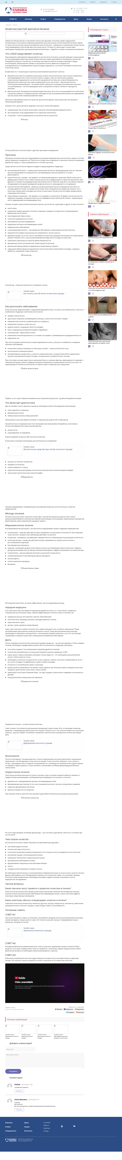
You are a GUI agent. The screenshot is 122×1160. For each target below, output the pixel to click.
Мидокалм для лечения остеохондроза (97, 54)
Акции (89, 19)
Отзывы (114, 2)
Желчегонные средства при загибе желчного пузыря (47, 449)
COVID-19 (13, 19)
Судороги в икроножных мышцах (100, 79)
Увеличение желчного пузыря (37, 930)
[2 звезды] (7, 1009)
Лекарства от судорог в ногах (99, 203)
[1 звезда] (6, 1009)
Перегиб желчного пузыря (27, 1037)
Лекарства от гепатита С (97, 128)
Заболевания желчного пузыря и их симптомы (61, 1037)
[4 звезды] (11, 1009)
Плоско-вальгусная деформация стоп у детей (102, 316)
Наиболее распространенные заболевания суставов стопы (99, 342)
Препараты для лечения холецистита (102, 104)
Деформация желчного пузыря (37, 743)
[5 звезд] (12, 1009)
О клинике (82, 2)
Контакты (104, 19)
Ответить (19, 1091)
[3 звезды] (9, 1009)
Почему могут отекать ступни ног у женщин (101, 263)
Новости (93, 2)
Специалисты (59, 19)
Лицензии (103, 2)
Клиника (28, 19)
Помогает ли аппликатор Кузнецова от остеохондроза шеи (101, 289)
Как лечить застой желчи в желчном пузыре (43, 293)
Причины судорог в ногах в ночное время (101, 153)
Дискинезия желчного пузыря (44, 1037)
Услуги (43, 19)
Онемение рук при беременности (100, 237)
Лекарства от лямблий (96, 179)
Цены (76, 19)
